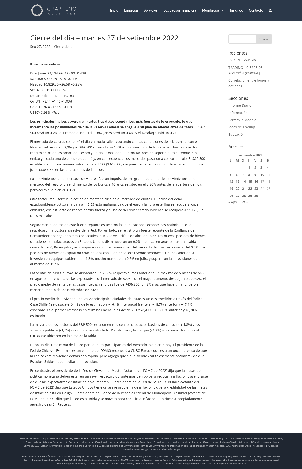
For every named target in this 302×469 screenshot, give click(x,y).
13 (237, 181)
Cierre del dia (65, 46)
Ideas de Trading (241, 127)
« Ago (232, 202)
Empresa (131, 10)
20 (237, 188)
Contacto (256, 10)
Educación (236, 134)
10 (262, 174)
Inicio (114, 10)
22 (250, 188)
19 (231, 188)
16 (256, 181)
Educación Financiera (180, 10)
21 (244, 188)
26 (231, 195)
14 (244, 181)
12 (231, 181)
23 (256, 188)
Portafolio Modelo (242, 120)
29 (250, 195)
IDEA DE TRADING (242, 60)
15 (250, 181)
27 (237, 195)
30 (256, 195)
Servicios (151, 10)
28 (244, 195)
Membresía (210, 10)
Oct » (244, 202)
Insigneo (236, 10)
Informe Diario (239, 105)
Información (237, 112)
